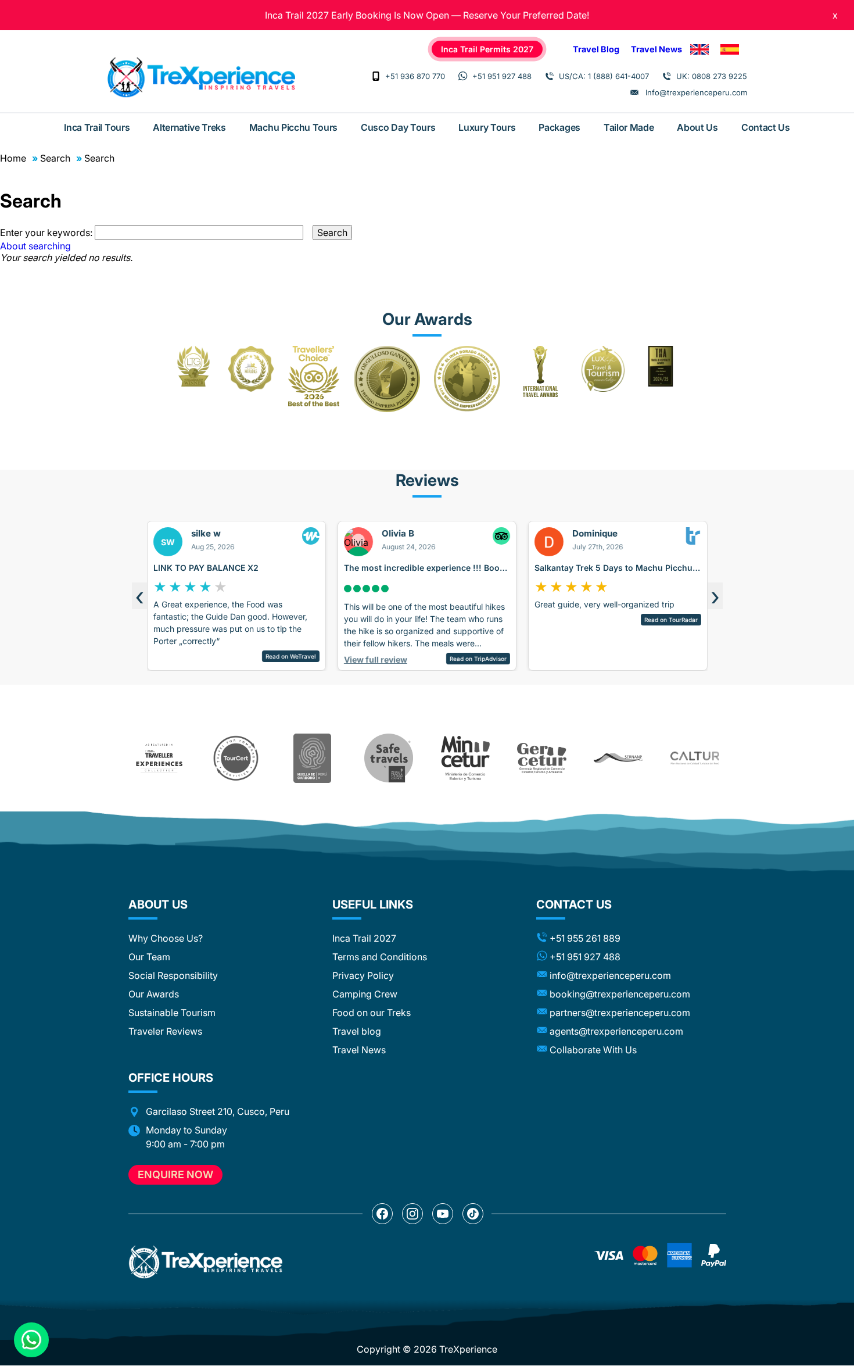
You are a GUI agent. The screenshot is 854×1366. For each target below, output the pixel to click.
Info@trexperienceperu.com (696, 92)
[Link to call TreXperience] (375, 76)
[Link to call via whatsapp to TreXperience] (463, 76)
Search (55, 158)
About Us (697, 127)
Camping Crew (364, 994)
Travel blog (356, 1031)
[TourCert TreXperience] (235, 758)
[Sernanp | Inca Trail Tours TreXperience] (618, 758)
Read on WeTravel (290, 656)
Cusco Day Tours (398, 127)
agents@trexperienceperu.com (616, 1031)
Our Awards (153, 994)
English (699, 49)
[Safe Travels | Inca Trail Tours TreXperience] (388, 758)
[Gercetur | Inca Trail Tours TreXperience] (541, 758)
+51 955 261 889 (585, 938)
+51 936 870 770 (415, 76)
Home (13, 158)
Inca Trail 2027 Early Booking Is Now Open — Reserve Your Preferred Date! (427, 15)
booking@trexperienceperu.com (620, 994)
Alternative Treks (189, 127)
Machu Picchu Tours (293, 127)
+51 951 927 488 (502, 76)
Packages (559, 127)
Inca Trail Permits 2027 (487, 49)
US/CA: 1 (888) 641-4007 (604, 76)
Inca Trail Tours (97, 127)
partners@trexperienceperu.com (620, 1012)
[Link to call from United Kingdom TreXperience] (667, 76)
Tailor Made (629, 127)
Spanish (729, 49)
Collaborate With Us (593, 1050)
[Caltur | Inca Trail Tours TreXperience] (694, 758)
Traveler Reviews (165, 1031)
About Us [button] (158, 904)
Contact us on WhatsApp (31, 1339)
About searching (35, 246)
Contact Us (765, 127)
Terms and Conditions (379, 957)
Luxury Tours (486, 127)
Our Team (149, 957)
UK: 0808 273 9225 (711, 76)
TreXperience (468, 1349)
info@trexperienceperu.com (610, 975)
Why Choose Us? (165, 938)
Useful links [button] (372, 904)
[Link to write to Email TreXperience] (634, 92)
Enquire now (175, 1174)
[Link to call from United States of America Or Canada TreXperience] (549, 76)
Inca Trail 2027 (364, 938)
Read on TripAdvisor (478, 658)
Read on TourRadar (670, 619)
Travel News (656, 49)
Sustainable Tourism (172, 1012)
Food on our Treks (371, 1012)
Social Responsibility (173, 975)
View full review (375, 659)
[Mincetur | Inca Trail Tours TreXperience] (465, 758)
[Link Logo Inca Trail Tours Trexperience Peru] (201, 77)
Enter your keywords (45, 232)
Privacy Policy (363, 975)
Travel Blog (596, 49)
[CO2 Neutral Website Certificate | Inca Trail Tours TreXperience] (312, 758)
